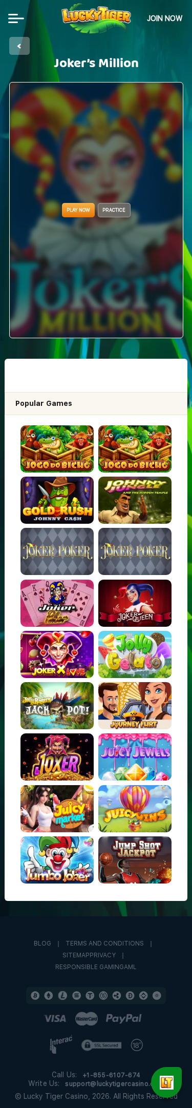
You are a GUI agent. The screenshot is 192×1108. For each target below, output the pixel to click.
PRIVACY (103, 955)
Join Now (165, 18)
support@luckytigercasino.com (114, 1084)
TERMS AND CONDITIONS (105, 943)
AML (130, 967)
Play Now (78, 210)
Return (19, 46)
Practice (113, 210)
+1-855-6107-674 (111, 1075)
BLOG (42, 943)
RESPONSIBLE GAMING (89, 967)
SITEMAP (76, 955)
